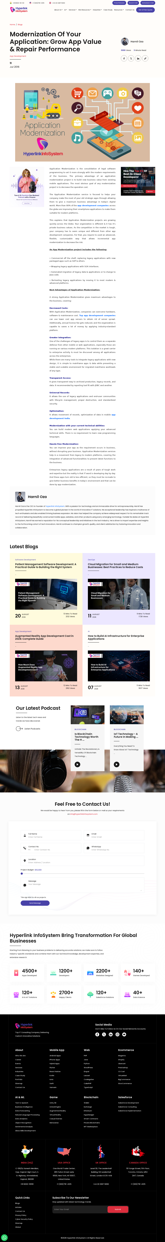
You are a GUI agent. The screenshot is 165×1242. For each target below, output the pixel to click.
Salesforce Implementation (129, 1111)
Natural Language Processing (27, 1115)
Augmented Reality (58, 1111)
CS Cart (121, 1071)
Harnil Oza (137, 41)
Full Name (32, 834)
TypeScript (88, 1087)
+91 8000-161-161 (18, 3)
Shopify (121, 1059)
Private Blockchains (92, 1123)
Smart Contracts (91, 1118)
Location (32, 859)
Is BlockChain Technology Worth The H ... (86, 737)
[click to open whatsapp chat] (4, 1237)
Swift (52, 1083)
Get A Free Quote (145, 10)
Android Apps (55, 1055)
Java (86, 1059)
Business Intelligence (24, 1107)
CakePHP (87, 1083)
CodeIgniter (89, 1079)
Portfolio (18, 1079)
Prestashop (123, 1067)
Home (12, 24)
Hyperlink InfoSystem (55, 506)
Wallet (86, 1103)
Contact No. (33, 846)
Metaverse (54, 1123)
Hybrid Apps (54, 1063)
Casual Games (56, 1118)
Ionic (51, 1079)
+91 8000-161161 (27, 1184)
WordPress (88, 1067)
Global (18, 1227)
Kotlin (52, 1075)
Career (18, 1059)
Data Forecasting (22, 1111)
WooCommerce (125, 1083)
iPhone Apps (55, 1059)
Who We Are (20, 1055)
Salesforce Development (128, 1103)
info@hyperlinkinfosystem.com (84, 814)
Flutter (52, 1067)
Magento (122, 1055)
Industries (19, 1071)
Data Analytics (21, 1118)
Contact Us (129, 10)
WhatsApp (96, 846)
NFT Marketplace (91, 1126)
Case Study (107, 10)
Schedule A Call (148, 3)
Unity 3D (53, 1103)
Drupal (86, 1071)
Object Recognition (23, 1123)
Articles (18, 1207)
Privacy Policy (20, 1215)
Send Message (35, 903)
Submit (118, 1209)
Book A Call (133, 3)
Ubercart (122, 1063)
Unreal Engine (55, 1107)
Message (32, 881)
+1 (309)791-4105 (38, 3)
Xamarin (53, 1087)
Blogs (20, 24)
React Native (55, 1071)
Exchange (88, 1107)
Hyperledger (89, 1115)
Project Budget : (28, 869)
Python (87, 1063)
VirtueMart (122, 1075)
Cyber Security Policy (24, 1219)
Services (18, 1067)
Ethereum (88, 1111)
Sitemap (18, 1083)
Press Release (119, 3)
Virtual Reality (55, 1115)
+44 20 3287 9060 (58, 3)
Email (94, 834)
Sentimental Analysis (24, 1126)
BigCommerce (124, 1079)
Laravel (87, 1075)
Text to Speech (21, 1103)
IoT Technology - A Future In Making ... (126, 736)
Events (18, 1063)
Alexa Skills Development (25, 1130)
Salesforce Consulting (127, 1107)
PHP (85, 1055)
